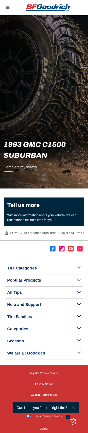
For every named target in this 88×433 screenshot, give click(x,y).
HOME (14, 233)
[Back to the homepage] (48, 8)
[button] (68, 417)
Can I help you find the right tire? (41, 408)
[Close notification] (73, 407)
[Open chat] (72, 421)
